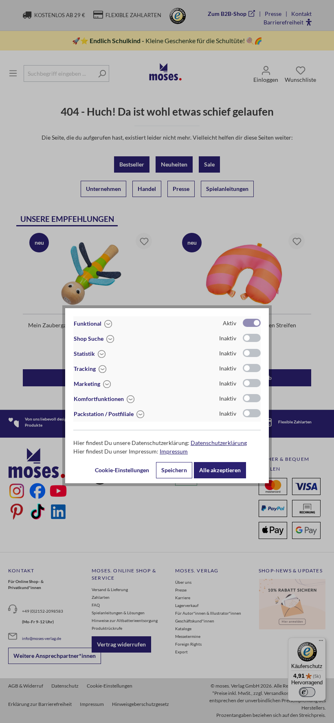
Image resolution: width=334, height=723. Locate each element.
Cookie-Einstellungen (122, 470)
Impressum (174, 451)
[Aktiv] (252, 323)
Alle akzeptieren (220, 470)
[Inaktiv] (252, 338)
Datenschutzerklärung (219, 442)
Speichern (174, 470)
